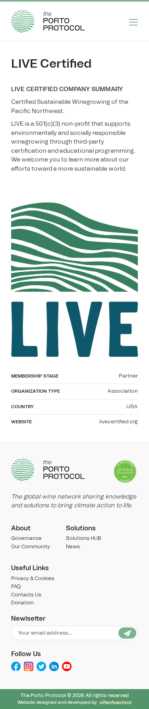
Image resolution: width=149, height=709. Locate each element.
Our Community (30, 546)
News (73, 546)
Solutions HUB (83, 538)
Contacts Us (26, 595)
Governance (26, 538)
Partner (128, 376)
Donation (22, 603)
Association (122, 391)
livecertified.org (118, 422)
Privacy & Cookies (32, 578)
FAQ (16, 586)
